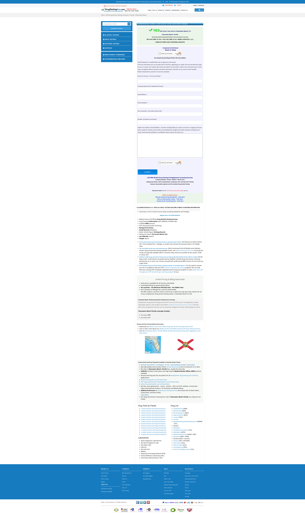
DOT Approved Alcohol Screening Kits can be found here (160, 382)
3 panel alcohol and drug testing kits (153, 413)
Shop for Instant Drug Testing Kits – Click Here (170, 197)
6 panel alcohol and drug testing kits (153, 419)
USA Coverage (125, 490)
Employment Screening (115, 55)
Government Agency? (169, 493)
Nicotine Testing (112, 44)
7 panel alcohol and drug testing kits (153, 421)
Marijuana (176, 428)
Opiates (176, 441)
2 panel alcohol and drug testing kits (153, 411)
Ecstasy (175, 419)
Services (167, 10)
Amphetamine (178, 409)
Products (161, 10)
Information (176, 10)
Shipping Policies (147, 479)
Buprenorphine (178, 415)
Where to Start (167, 479)
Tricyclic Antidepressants (181, 449)
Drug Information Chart (190, 479)
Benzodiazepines (179, 413)
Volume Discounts (168, 487)
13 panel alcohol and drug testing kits (153, 434)
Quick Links (188, 490)
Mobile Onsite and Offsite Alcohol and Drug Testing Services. (180, 329)
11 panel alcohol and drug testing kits (153, 430)
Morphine (176, 436)
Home (149, 10)
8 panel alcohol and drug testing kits (153, 424)
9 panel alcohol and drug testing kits (153, 426)
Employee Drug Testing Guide (171, 484)
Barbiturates (177, 411)
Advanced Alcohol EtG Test (185, 250)
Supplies (108, 48)
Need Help (166, 473)
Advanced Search (117, 28)
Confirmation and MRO (115, 59)
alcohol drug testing (173, 367)
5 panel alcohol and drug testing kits (153, 417)
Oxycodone (177, 443)
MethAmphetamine (179, 434)
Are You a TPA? (167, 490)
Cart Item (199, 10)
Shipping (146, 469)
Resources (189, 469)
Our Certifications (126, 484)
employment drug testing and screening (184, 375)
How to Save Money (168, 481)
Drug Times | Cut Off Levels (191, 476)
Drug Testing (110, 39)
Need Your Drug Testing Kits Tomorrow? (117, 6)
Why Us (154, 10)
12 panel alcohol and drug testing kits (153, 432)
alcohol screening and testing (174, 268)
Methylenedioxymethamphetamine (185, 421)
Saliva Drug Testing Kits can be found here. (155, 384)
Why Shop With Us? (126, 473)
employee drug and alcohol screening (180, 305)
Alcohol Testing (112, 35)
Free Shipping (169, 5)
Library (186, 487)
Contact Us (184, 10)
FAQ (165, 476)
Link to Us (124, 487)
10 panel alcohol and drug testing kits (153, 428)
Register (201, 5)
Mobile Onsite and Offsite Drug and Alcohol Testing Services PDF (171, 326)
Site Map (187, 496)
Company (125, 469)
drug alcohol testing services (167, 390)
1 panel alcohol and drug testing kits (153, 409)
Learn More (191, 365)
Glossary (187, 484)
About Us (124, 476)
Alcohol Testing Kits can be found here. (154, 380)
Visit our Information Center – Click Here (170, 199)
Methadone (177, 432)
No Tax (179, 5)
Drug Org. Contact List (190, 481)
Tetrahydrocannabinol (180, 430)
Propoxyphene (178, 447)
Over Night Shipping (148, 476)
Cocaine (176, 417)
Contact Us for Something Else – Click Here (170, 201)
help (166, 469)
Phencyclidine (178, 445)
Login (195, 5)
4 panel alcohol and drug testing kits (153, 415)
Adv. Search (188, 493)
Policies (124, 481)
